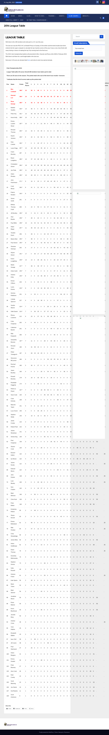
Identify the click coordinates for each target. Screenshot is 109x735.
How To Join (39, 16)
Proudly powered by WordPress (46, 732)
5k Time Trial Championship (37, 20)
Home (13, 16)
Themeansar (67, 732)
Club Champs (73, 16)
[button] (100, 18)
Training (51, 16)
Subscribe (79, 53)
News (20, 16)
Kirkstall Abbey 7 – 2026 (14, 20)
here (29, 60)
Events (61, 16)
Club (29, 16)
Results (86, 16)
